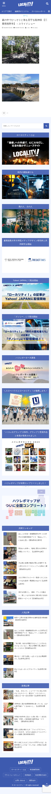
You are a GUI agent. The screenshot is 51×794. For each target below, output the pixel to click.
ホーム (25, 16)
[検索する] (46, 126)
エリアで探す (6, 11)
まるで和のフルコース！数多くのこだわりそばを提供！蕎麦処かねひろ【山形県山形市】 (32, 581)
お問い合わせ (20, 780)
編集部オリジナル (22, 11)
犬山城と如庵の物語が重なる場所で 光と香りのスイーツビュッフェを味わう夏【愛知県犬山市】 (32, 566)
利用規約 (28, 775)
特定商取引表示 (41, 775)
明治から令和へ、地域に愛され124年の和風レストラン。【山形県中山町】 (32, 550)
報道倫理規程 (35, 769)
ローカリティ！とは (18, 769)
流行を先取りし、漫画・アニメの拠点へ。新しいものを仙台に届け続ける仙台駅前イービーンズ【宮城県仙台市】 (32, 595)
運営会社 (32, 780)
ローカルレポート (39, 11)
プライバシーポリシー (12, 775)
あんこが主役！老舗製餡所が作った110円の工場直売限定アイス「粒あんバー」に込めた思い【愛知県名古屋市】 (32, 537)
